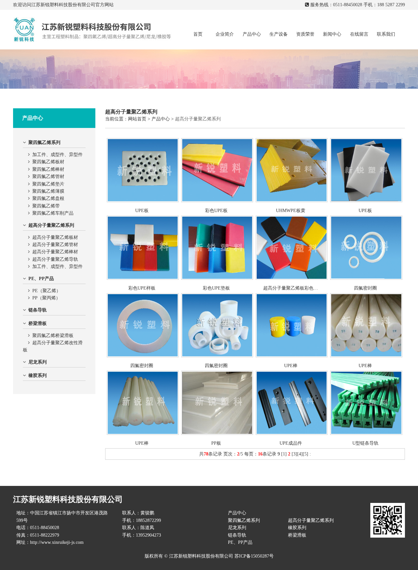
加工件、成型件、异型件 (57, 154)
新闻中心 (332, 34)
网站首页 (137, 118)
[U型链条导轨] (366, 433)
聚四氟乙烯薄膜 (48, 191)
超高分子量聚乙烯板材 (55, 237)
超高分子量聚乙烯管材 (55, 244)
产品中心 (252, 34)
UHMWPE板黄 (290, 210)
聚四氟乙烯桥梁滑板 (52, 335)
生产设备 (278, 34)
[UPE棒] (292, 355)
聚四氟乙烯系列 (244, 520)
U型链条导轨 (365, 443)
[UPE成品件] (292, 433)
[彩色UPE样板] (143, 278)
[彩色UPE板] (217, 200)
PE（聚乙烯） (46, 290)
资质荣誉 (305, 34)
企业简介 (225, 34)
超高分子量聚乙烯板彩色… (290, 288)
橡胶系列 (297, 527)
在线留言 (359, 34)
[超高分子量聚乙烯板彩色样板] (292, 278)
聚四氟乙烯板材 (48, 161)
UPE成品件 (291, 443)
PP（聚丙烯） (46, 297)
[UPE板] (143, 200)
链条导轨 (237, 535)
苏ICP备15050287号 (254, 556)
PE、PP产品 (240, 542)
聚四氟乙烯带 (46, 206)
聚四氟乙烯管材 (48, 176)
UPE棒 (290, 365)
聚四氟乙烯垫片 (48, 184)
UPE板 (142, 210)
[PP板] (217, 433)
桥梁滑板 (297, 535)
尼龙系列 (237, 527)
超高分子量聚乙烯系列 (198, 118)
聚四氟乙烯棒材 (48, 169)
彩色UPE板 (216, 210)
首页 (197, 34)
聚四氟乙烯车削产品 (52, 213)
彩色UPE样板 (141, 288)
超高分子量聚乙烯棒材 (55, 251)
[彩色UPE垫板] (217, 278)
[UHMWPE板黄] (292, 200)
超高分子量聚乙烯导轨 (55, 259)
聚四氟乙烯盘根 (48, 198)
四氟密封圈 (365, 288)
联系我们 (386, 34)
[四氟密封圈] (366, 278)
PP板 (216, 443)
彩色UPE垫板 (216, 288)
